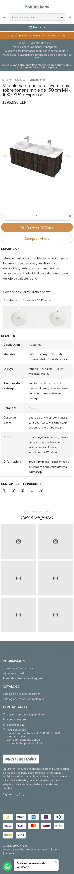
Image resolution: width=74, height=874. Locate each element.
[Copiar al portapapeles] (41, 491)
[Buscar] (62, 17)
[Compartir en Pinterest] (32, 491)
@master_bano (37, 517)
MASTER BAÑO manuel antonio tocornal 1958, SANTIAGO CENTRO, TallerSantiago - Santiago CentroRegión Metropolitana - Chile (33, 736)
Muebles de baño (40, 43)
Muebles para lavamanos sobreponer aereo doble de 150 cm (37, 56)
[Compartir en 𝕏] (13, 491)
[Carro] (69, 17)
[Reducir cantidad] (4, 216)
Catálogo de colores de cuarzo (21, 693)
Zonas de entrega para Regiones (23, 678)
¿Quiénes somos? (13, 673)
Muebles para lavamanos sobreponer (35, 47)
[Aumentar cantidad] (69, 216)
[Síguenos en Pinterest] (24, 794)
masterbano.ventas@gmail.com (26, 714)
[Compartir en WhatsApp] (23, 491)
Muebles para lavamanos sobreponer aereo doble (35, 51)
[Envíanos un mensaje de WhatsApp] (7, 866)
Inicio (22, 43)
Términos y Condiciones (18, 668)
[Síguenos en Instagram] (18, 794)
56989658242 (16, 724)
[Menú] (4, 17)
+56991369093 (16, 719)
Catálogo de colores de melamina (24, 699)
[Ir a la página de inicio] (37, 6)
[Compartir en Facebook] (4, 491)
